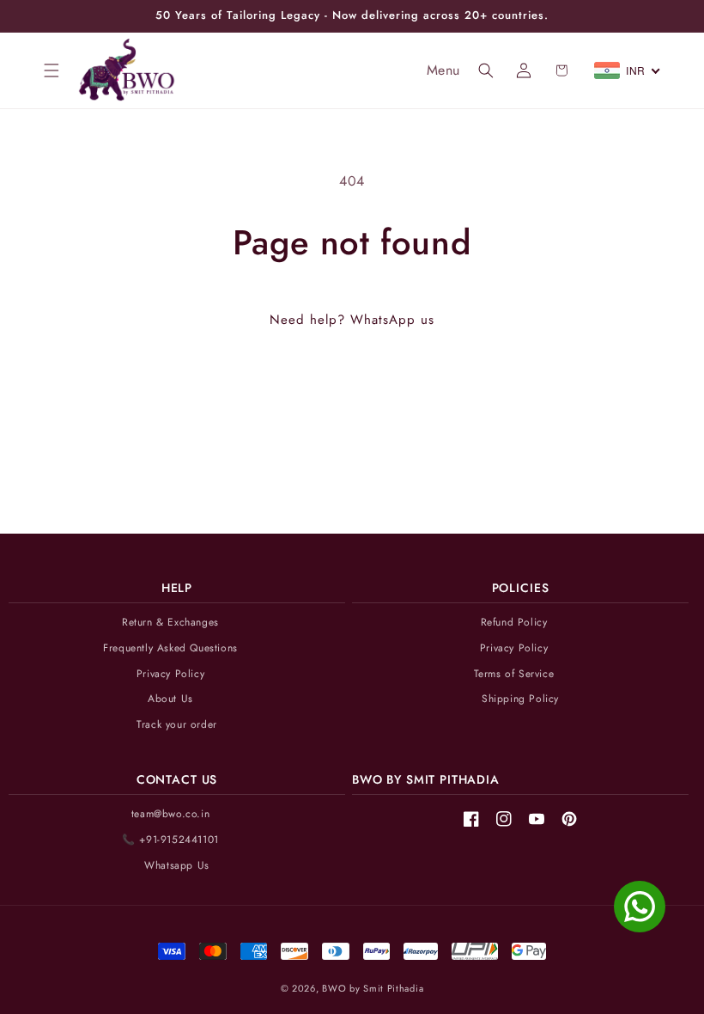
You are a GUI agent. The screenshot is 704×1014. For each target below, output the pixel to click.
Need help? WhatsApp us (352, 319)
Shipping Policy (520, 699)
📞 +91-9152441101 (170, 840)
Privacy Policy (170, 674)
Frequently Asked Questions (170, 648)
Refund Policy (514, 622)
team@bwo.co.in (170, 814)
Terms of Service (514, 674)
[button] (51, 70)
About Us (170, 699)
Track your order (177, 725)
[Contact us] (639, 906)
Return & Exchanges (170, 622)
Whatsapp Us (176, 865)
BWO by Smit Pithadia (372, 988)
